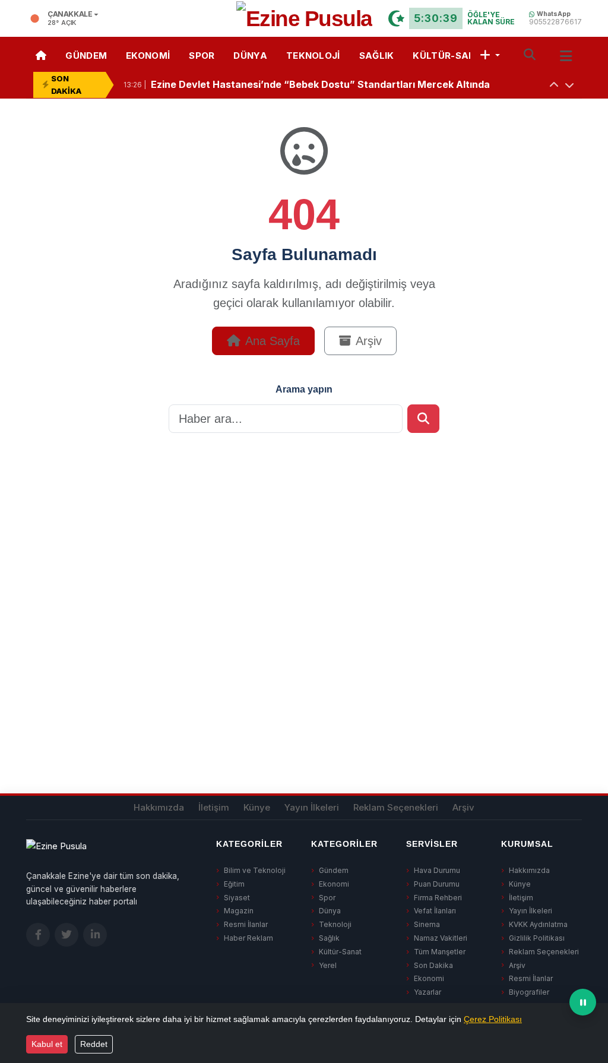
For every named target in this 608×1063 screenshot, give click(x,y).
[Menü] (566, 54)
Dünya (250, 55)
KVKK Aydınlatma (538, 924)
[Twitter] (66, 935)
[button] (489, 54)
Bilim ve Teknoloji (255, 870)
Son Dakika (433, 965)
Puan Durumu (437, 883)
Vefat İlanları (435, 910)
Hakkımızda (159, 807)
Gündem (86, 55)
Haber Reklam (248, 938)
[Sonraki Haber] (569, 85)
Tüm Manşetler (440, 951)
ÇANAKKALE (70, 14)
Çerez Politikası (493, 1019)
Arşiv (369, 340)
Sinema (427, 924)
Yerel (328, 965)
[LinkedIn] (95, 935)
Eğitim (234, 883)
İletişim (213, 807)
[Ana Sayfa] (41, 54)
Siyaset (237, 897)
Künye (256, 807)
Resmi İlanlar (246, 924)
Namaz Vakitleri (440, 938)
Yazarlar (427, 992)
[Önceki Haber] (554, 85)
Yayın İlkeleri (311, 807)
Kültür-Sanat (451, 55)
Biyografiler (529, 992)
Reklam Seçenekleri (395, 807)
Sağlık (376, 55)
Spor (201, 55)
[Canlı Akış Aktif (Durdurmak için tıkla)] (582, 1002)
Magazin (239, 910)
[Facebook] (38, 935)
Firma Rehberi (438, 897)
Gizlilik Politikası (537, 938)
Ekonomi (148, 55)
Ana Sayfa (272, 340)
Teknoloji (313, 55)
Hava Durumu (437, 870)
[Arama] (529, 54)
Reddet (93, 1044)
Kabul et (46, 1044)
